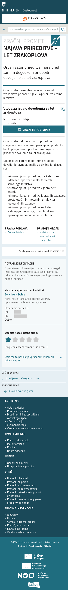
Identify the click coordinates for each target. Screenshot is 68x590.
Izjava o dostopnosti (18, 529)
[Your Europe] (34, 555)
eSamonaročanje (17, 425)
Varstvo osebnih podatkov (21, 532)
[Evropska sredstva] (34, 583)
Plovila (11, 447)
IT (7, 10)
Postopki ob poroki (17, 482)
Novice (11, 518)
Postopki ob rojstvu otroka (22, 489)
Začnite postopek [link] (36, 130)
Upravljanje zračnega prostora (22, 378)
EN (17, 10)
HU (12, 10)
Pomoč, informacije (18, 525)
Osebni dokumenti (17, 463)
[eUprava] (4, 4)
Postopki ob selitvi (17, 478)
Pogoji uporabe (35, 546)
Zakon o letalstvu (16, 232)
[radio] (15, 340)
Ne (13, 294)
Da (6, 294)
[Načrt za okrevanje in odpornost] (34, 574)
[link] (4, 29)
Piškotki (48, 546)
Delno (21, 294)
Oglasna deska (15, 408)
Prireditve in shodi (17, 411)
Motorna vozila (15, 444)
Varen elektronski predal (21, 522)
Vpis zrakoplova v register (18, 391)
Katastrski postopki (18, 440)
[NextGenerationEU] (34, 565)
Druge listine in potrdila (20, 466)
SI (3, 10)
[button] (62, 109)
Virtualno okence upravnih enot (25, 428)
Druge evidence (16, 451)
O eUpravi (12, 515)
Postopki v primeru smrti (21, 485)
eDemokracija (15, 421)
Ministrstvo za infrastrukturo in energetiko (48, 236)
